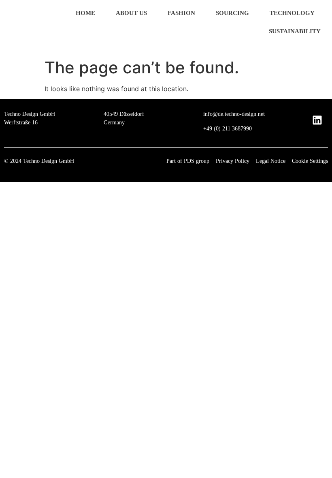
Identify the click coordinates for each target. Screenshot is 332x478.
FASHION (181, 13)
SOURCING (232, 13)
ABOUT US (131, 13)
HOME (85, 13)
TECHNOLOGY (292, 13)
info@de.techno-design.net (234, 114)
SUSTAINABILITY (295, 31)
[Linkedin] (317, 120)
